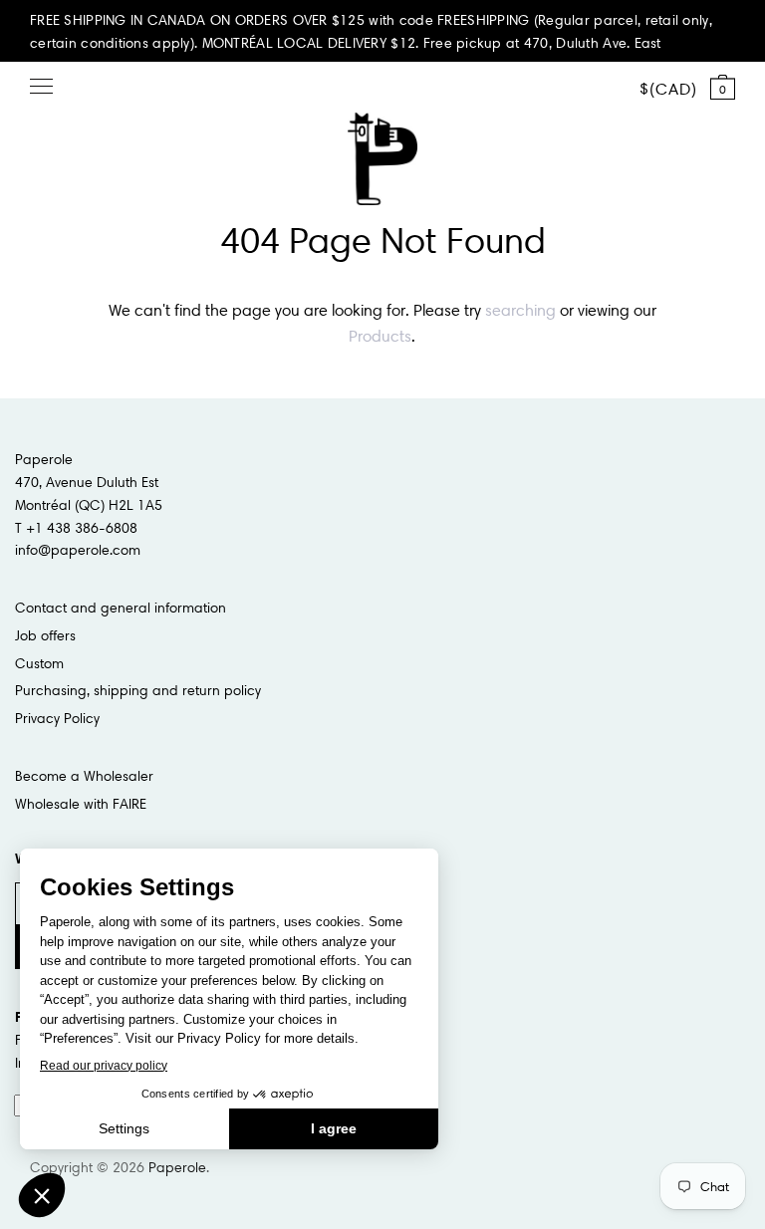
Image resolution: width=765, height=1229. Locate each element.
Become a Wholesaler (84, 776)
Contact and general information (120, 607)
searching (520, 310)
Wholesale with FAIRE (80, 804)
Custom (39, 663)
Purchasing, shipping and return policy (138, 690)
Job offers (45, 635)
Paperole (177, 1167)
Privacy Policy (57, 718)
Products (380, 336)
